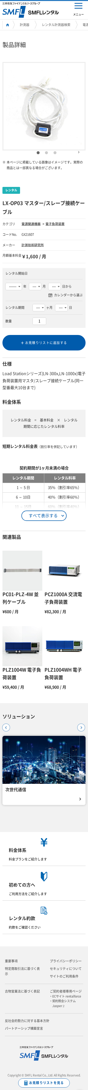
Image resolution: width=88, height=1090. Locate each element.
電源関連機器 (31, 224)
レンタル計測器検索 (56, 24)
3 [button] (55, 153)
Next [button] (78, 150)
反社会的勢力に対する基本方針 (27, 1020)
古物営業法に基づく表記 (22, 991)
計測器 (24, 24)
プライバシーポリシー (66, 961)
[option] (44, 106)
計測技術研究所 (33, 245)
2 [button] (46, 153)
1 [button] (38, 153)
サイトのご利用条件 (64, 976)
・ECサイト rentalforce (66, 996)
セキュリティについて (66, 968)
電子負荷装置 (55, 224)
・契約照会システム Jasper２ (64, 1003)
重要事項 (11, 961)
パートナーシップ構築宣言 (24, 1028)
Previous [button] (4, 726)
